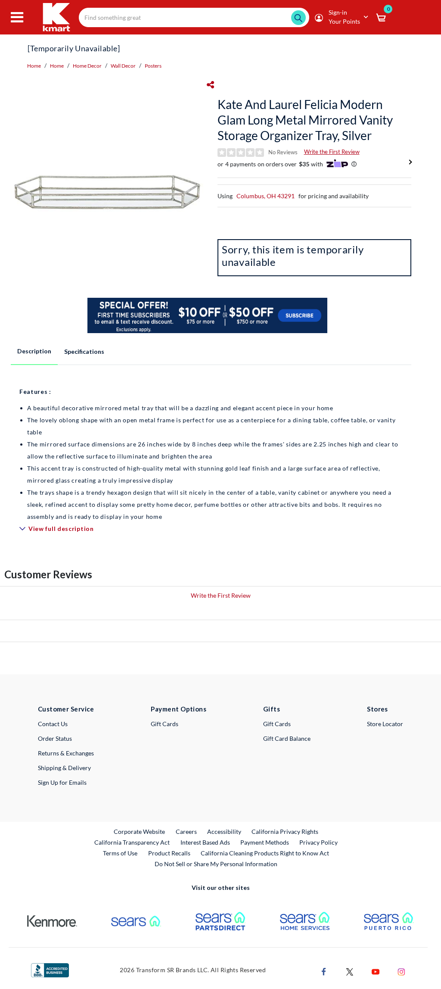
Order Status (55, 738)
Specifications (84, 351)
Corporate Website (140, 831)
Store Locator (385, 723)
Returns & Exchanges (66, 753)
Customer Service (66, 709)
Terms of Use (120, 853)
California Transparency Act (132, 842)
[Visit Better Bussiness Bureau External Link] (50, 969)
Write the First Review (332, 151)
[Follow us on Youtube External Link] (375, 970)
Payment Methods (264, 842)
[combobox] (194, 17)
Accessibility (224, 831)
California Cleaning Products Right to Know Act (265, 853)
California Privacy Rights (285, 831)
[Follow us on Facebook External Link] (323, 970)
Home (34, 65)
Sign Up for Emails (62, 782)
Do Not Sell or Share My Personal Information (216, 863)
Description (34, 351)
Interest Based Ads (205, 842)
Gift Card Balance (287, 738)
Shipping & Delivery (64, 767)
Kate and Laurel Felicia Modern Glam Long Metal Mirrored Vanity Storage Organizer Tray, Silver (305, 120)
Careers (187, 831)
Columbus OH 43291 (265, 196)
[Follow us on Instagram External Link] (401, 970)
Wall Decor (123, 65)
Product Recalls (169, 853)
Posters (153, 65)
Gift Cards (164, 723)
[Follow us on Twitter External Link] (349, 970)
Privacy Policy (318, 842)
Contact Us (53, 723)
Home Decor (87, 65)
